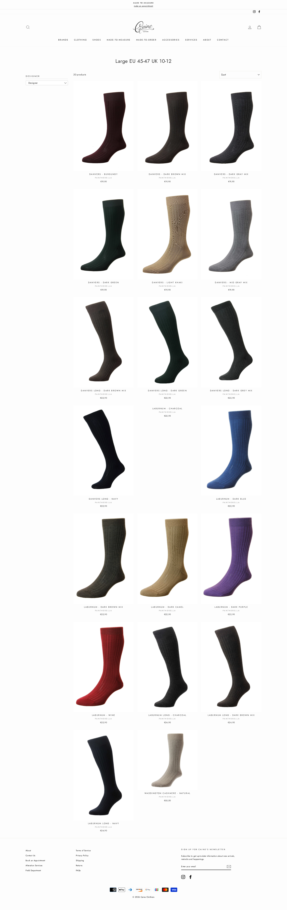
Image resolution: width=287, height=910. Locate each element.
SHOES (97, 39)
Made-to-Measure (119, 39)
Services (191, 39)
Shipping (80, 860)
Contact (223, 39)
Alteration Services (34, 865)
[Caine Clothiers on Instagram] (183, 877)
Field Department (33, 870)
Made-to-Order (146, 39)
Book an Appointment (35, 860)
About (207, 39)
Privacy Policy (82, 855)
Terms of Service (83, 850)
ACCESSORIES (171, 39)
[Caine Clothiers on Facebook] (190, 877)
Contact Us (30, 855)
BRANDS (63, 39)
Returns (79, 865)
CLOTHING (80, 39)
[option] (143, 4)
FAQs (78, 870)
